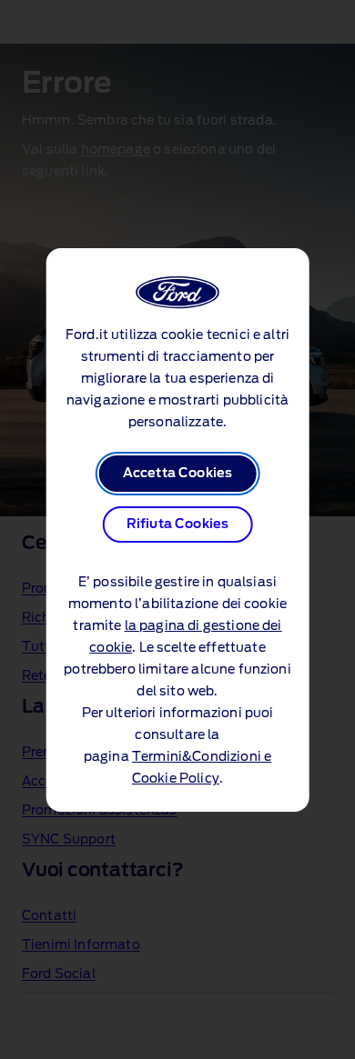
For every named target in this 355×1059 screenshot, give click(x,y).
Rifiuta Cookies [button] (177, 524)
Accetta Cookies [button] (177, 473)
